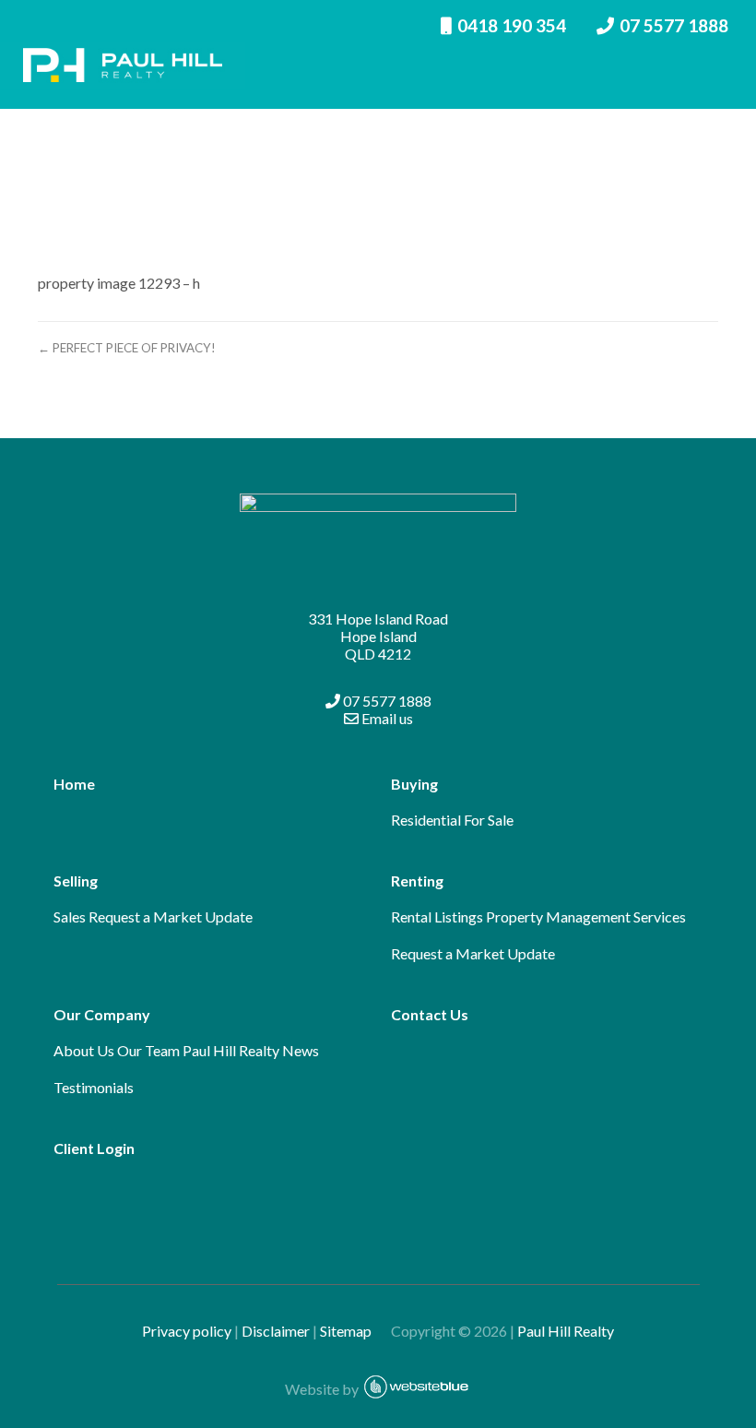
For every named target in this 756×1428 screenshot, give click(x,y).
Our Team (148, 1050)
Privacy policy (186, 1330)
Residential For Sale (452, 819)
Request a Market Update (171, 916)
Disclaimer (276, 1330)
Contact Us (429, 1014)
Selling (75, 880)
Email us (386, 718)
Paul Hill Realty (565, 1330)
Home (74, 783)
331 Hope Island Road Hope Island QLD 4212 (378, 636)
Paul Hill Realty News (251, 1050)
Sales (69, 916)
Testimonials (93, 1087)
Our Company (101, 1014)
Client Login (94, 1148)
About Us (83, 1050)
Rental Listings (437, 916)
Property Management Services (586, 916)
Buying (414, 783)
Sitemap (354, 1330)
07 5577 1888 (385, 700)
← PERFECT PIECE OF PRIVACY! (127, 347)
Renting (417, 880)
